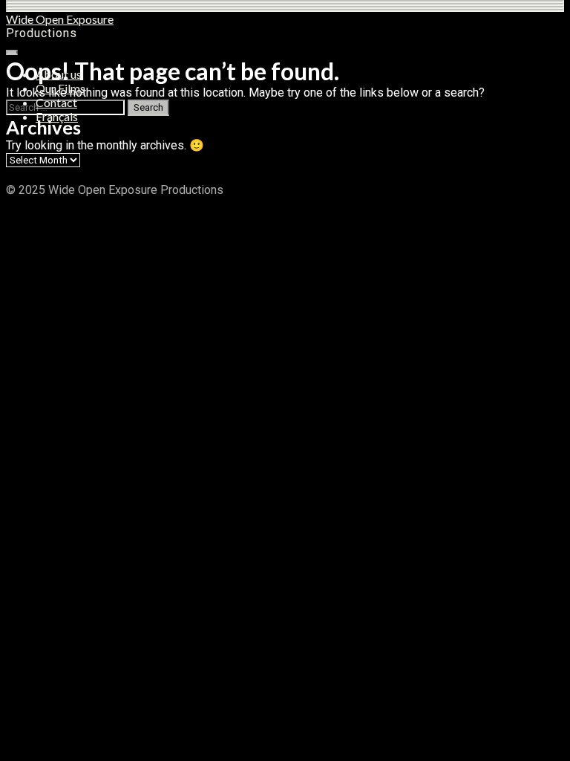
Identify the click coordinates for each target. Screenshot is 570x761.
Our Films (60, 88)
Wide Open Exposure (60, 19)
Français (57, 116)
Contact (56, 102)
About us (59, 74)
